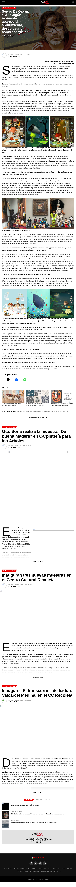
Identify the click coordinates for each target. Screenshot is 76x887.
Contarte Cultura (15, 56)
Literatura (64, 411)
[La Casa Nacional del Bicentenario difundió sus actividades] (13, 396)
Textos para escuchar (22, 868)
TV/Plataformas (22, 871)
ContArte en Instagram (49, 871)
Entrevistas (34, 871)
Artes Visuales (36, 411)
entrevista (55, 411)
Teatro (69, 868)
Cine (63, 868)
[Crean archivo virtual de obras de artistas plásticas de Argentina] (37, 396)
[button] (13, 131)
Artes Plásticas (23, 411)
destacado (46, 411)
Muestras (42, 868)
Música (34, 868)
